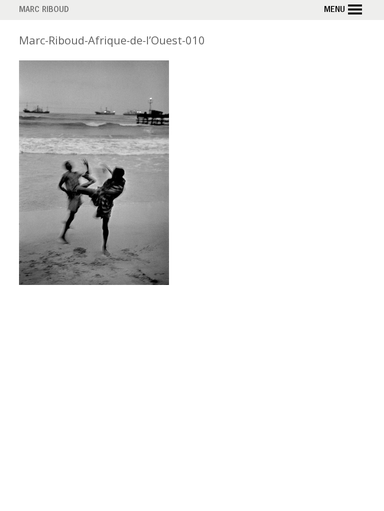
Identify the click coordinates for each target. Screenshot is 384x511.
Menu (334, 10)
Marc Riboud (44, 10)
